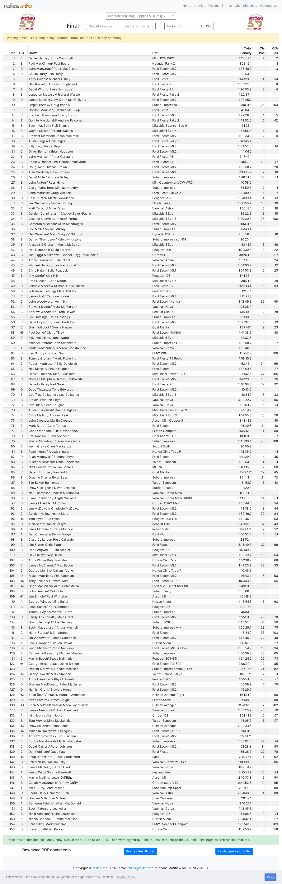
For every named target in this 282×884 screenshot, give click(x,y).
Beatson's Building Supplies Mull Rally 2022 (139, 16)
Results (213, 5)
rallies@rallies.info (140, 868)
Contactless (268, 5)
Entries (227, 5)
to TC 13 (202, 26)
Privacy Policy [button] (125, 877)
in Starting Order (138, 26)
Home (187, 5)
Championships (246, 5)
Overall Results (99, 26)
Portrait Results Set (140, 851)
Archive (199, 5)
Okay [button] (270, 877)
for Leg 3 (173, 26)
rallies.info (100, 868)
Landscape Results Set (234, 851)
